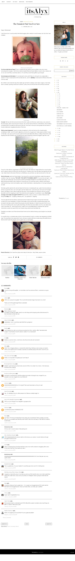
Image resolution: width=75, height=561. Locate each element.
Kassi (5, 415)
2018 (57, 82)
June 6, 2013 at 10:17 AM (10, 411)
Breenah (6, 309)
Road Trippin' (60, 111)
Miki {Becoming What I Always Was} (12, 472)
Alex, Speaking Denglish (10, 435)
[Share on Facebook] (13, 257)
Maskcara (21, 1)
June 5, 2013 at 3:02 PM (9, 293)
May (58, 128)
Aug (58, 102)
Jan (58, 136)
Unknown (6, 383)
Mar (58, 132)
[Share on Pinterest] (18, 257)
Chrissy (6, 492)
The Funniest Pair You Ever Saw (64, 123)
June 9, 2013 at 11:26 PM (10, 468)
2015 (57, 88)
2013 (57, 92)
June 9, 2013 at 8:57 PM (9, 459)
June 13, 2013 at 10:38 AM (10, 496)
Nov (58, 95)
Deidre (6, 328)
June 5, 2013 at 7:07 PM (9, 379)
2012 (57, 138)
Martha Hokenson (8, 510)
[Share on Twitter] (16, 257)
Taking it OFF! (60, 115)
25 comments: (39, 257)
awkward (26, 21)
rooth (5, 444)
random (31, 21)
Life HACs (15, 1)
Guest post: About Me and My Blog (64, 176)
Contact (9, 1)
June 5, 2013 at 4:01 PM (9, 304)
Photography (29, 1)
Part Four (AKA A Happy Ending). (64, 125)
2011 (57, 140)
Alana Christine (7, 320)
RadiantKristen (7, 464)
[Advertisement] (13, 540)
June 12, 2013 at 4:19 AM (10, 488)
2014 (57, 90)
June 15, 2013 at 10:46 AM (10, 506)
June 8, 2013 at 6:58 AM (10, 440)
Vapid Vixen (7, 501)
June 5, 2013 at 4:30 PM (9, 324)
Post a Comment (7, 517)
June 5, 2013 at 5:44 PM (9, 351)
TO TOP (72, 552)
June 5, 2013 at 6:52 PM (9, 369)
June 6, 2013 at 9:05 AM (9, 403)
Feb (58, 134)
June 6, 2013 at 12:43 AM (10, 387)
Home (26, 524)
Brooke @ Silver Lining (9, 363)
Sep (58, 100)
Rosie (5, 288)
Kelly (5, 346)
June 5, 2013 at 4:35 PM (9, 333)
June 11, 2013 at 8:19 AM (10, 479)
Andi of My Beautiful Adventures (11, 399)
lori (5, 338)
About (3, 1)
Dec (58, 94)
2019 (57, 80)
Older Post (48, 524)
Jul (58, 104)
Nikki (5, 483)
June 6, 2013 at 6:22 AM (10, 395)
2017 (57, 84)
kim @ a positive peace (9, 373)
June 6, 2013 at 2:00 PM (10, 430)
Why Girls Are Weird (9, 355)
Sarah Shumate (7, 391)
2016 (57, 86)
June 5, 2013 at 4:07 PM (9, 316)
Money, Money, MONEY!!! (62, 121)
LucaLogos (40, 552)
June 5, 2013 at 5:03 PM (9, 341)
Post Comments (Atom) (13, 526)
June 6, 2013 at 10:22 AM (10, 422)
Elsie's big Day (60, 113)
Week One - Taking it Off (62, 107)
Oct (58, 98)
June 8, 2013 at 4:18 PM (9, 450)
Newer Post (4, 524)
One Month (59, 109)
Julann (5, 298)
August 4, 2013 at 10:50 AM (10, 514)
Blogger (67, 198)
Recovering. (60, 117)
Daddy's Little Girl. (61, 119)
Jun (58, 106)
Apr (58, 130)
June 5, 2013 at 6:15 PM (9, 359)
